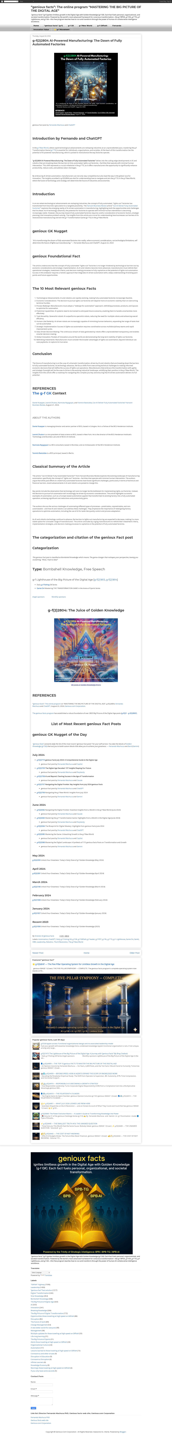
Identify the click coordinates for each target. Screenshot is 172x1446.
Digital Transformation (40, 1293)
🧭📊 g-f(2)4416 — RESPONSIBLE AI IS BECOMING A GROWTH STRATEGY (69, 1083)
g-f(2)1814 (111, 579)
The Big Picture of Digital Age (42, 1302)
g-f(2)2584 (41, 826)
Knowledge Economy (39, 1365)
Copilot (79, 764)
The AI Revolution (61, 942)
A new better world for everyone (43, 1328)
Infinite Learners (37, 1362)
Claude (79, 780)
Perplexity (81, 772)
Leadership (41, 942)
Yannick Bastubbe (85, 403)
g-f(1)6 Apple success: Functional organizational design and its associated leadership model (77, 1043)
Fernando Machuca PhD (40, 1417)
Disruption (35, 1319)
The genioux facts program (43, 713)
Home (36, 26)
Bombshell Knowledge (39, 1299)
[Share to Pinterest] (68, 936)
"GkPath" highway (38, 1284)
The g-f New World (75, 942)
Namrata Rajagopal (65, 403)
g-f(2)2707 (41, 784)
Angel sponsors (38, 597)
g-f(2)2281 (36, 873)
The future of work (38, 1322)
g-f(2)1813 (99, 579)
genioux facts (38, 704)
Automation (43, 939)
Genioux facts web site (39, 1420)
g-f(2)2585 (41, 834)
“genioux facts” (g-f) (53, 26)
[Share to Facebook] (66, 936)
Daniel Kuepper (38, 403)
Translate (48, 1275)
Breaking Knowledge (39, 1310)
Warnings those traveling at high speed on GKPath (50, 1368)
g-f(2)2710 (41, 760)
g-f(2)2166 (36, 887)
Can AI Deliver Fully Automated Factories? (109, 403)
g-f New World (85, 26)
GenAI (136, 939)
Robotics (49, 942)
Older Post (135, 952)
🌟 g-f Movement (61, 29)
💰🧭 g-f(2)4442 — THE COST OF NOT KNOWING (60, 1133)
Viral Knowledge (37, 1296)
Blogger (123, 1432)
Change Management (39, 1325)
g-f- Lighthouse (119, 939)
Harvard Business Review (97, 206)
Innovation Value (41, 29)
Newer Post (37, 952)
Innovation (35, 1307)
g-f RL (104, 939)
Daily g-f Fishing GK (64, 939)
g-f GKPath (102, 26)
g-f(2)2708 (41, 776)
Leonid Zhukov (51, 403)
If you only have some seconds (43, 1371)
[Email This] (61, 936)
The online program (53, 704)
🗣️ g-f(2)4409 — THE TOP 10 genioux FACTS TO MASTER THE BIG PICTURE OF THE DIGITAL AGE (79, 1063)
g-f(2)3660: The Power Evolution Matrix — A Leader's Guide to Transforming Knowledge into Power (80, 1113)
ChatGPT (71, 125)
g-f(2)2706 (41, 792)
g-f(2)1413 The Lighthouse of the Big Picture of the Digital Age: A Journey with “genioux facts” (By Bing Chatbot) (84, 1053)
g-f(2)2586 (41, 842)
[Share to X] (64, 936)
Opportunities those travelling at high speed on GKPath (52, 1316)
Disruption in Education (40, 1356)
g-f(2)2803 (132, 713)
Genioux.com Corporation (75, 706)
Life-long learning (38, 1336)
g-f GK (71, 26)
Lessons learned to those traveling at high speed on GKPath (54, 1351)
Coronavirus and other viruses (42, 1353)
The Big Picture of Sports (40, 1339)
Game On (129, 939)
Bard (130, 746)
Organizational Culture (40, 1345)
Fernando (116, 26)
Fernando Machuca (56, 125)
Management (36, 1330)
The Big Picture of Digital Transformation (47, 1313)
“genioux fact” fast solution (41, 1290)
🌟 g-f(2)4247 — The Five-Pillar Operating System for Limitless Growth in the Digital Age (73, 964)
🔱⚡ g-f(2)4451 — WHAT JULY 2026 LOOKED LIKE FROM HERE (65, 1103)
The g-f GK (41, 393)
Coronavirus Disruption (40, 1359)
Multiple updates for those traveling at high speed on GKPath (55, 1333)
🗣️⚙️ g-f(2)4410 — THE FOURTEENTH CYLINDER (60, 1093)
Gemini (135, 746)
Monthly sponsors (59, 597)
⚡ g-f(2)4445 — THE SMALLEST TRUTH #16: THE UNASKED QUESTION (69, 1123)
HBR (34, 942)
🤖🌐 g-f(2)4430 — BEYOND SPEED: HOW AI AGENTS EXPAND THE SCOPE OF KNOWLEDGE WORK (79, 1073)
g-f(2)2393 (36, 860)
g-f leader (91, 939)
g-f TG (53, 150)
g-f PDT (99, 939)
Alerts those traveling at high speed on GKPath (49, 1342)
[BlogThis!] (62, 936)
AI (31, 1304)
